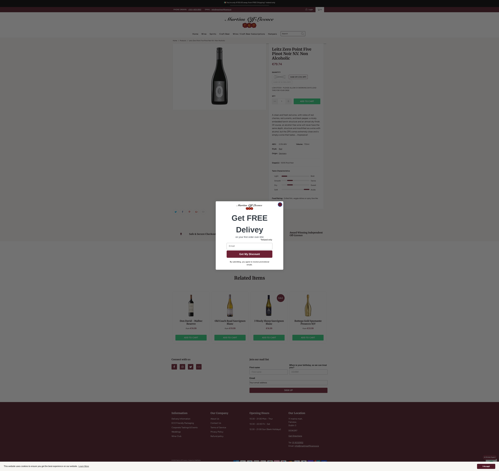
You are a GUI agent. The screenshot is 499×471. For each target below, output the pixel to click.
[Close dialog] (280, 204)
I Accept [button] (486, 466)
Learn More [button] (83, 466)
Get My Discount (249, 254)
